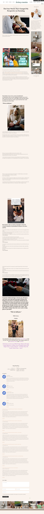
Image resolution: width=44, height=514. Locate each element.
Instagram (12, 341)
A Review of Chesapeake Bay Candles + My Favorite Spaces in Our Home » (21, 369)
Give (42, 0)
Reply (7, 389)
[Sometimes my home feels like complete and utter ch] (36, 58)
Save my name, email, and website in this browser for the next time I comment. (14, 494)
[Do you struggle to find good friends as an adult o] (36, 68)
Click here (5, 343)
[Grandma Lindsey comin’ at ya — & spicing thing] (36, 47)
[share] (27, 53)
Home (20, 509)
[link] (3, 53)
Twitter (15, 341)
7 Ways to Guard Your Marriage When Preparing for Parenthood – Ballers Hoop (11, 444)
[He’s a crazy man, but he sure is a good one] (33, 505)
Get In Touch (25, 509)
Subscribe (27, 509)
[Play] (20, 50)
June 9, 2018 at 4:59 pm (5, 433)
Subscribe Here (23, 338)
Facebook (21, 341)
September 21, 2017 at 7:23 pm (10, 403)
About (22, 509)
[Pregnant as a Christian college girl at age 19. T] (36, 36)
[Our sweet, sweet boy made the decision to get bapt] (40, 505)
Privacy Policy (30, 509)
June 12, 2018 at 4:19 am (5, 445)
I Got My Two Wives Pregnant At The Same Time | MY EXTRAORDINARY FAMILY (16, 53)
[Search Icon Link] (41, 2)
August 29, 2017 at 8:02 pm (10, 376)
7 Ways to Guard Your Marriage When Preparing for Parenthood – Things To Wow (11, 432)
